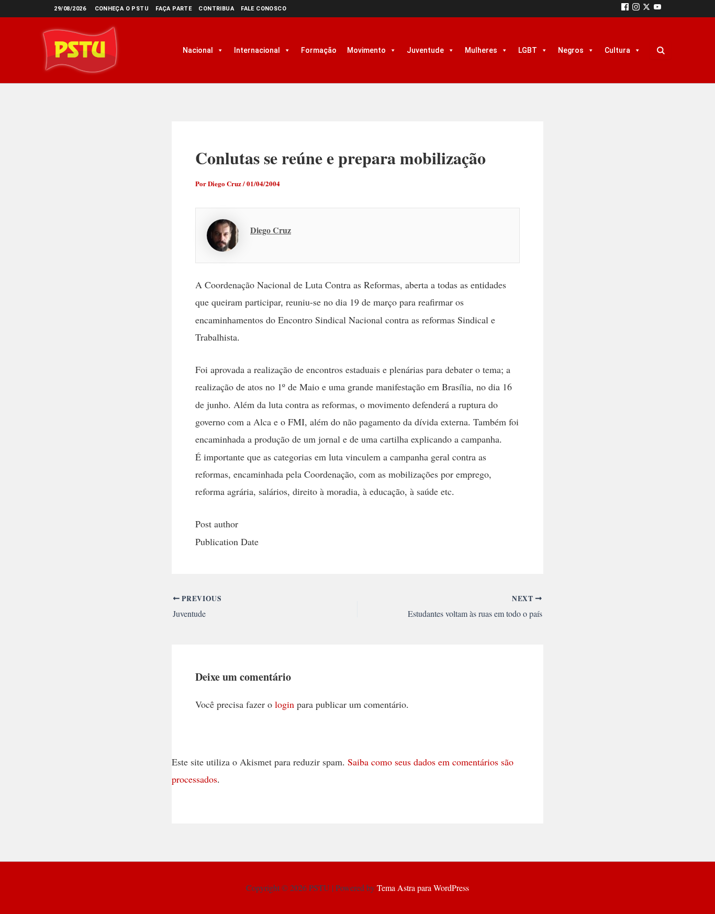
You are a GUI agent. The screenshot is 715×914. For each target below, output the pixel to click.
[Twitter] (646, 8)
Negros (571, 50)
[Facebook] (625, 8)
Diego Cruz (270, 230)
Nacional (198, 50)
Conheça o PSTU (122, 8)
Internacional (257, 50)
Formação (319, 50)
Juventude (425, 50)
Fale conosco (263, 8)
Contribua (216, 8)
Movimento (366, 50)
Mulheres (481, 50)
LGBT (527, 50)
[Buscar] (661, 50)
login (284, 704)
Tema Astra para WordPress (423, 887)
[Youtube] (657, 8)
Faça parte (173, 8)
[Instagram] (636, 8)
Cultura (617, 50)
